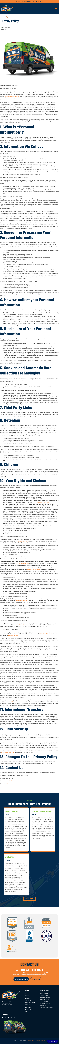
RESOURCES (28, 1007)
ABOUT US (27, 1005)
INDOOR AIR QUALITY (30, 1002)
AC (25, 993)
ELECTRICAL (28, 1000)
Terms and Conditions (40, 1040)
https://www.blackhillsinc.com (12, 96)
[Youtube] (8, 1017)
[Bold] (14, 1017)
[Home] (11, 1017)
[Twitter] (5, 1017)
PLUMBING (27, 998)
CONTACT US (28, 1009)
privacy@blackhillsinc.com (42, 502)
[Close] (56, 1)
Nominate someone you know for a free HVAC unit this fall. (29, 1)
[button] (56, 8)
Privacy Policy (31, 1040)
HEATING (27, 996)
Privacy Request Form (13, 635)
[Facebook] (2, 1017)
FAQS (26, 1011)
